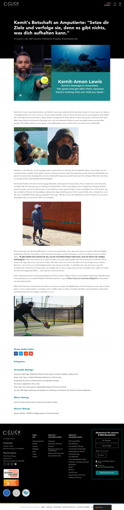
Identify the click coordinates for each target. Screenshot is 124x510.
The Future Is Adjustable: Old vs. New (27, 384)
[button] (4, 464)
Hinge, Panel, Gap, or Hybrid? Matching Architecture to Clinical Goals (37, 377)
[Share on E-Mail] (31, 354)
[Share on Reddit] (26, 354)
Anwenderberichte (70, 39)
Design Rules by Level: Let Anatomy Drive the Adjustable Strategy (36, 380)
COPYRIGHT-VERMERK (83, 507)
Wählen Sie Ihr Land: (101, 451)
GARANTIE (49, 507)
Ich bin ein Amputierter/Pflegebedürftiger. (105, 466)
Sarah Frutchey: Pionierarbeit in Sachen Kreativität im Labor (35, 399)
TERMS (42, 507)
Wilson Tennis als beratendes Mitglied (81, 278)
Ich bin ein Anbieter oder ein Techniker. (105, 462)
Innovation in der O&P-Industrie (27, 39)
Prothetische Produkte (51, 39)
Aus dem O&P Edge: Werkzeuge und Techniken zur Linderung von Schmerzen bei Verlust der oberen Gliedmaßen (52, 390)
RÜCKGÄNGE (57, 507)
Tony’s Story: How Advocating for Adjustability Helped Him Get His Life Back (40, 387)
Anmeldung (107, 5)
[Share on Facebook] (16, 354)
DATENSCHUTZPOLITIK (69, 507)
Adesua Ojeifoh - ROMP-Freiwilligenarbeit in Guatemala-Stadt (36, 410)
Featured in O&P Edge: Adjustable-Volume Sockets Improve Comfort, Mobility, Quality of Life (46, 374)
